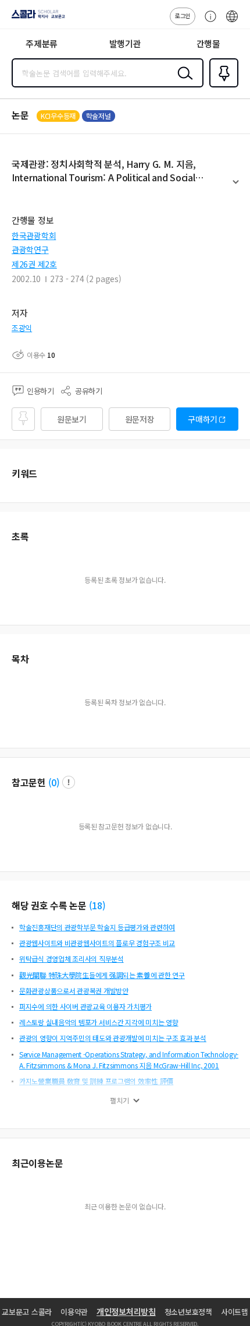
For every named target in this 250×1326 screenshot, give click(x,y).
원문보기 (72, 419)
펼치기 (236, 187)
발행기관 (125, 43)
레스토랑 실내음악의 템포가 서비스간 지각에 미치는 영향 (98, 1022)
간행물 (208, 43)
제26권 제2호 (34, 264)
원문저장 (140, 419)
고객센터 (207, 22)
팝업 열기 (68, 782)
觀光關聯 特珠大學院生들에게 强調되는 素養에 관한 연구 (102, 975)
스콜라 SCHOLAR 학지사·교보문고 (36, 18)
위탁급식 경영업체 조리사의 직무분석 (71, 958)
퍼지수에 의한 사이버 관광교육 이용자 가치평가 (85, 1006)
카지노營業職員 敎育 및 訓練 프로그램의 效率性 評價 (96, 1081)
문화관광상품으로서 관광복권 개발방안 (73, 991)
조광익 (22, 327)
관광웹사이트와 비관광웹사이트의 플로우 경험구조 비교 (97, 943)
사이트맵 (234, 1311)
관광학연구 (30, 249)
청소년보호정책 (188, 1311)
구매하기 (202, 419)
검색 (182, 82)
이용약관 (74, 1311)
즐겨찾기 (221, 86)
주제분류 (42, 43)
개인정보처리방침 (126, 1311)
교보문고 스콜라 (27, 1311)
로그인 (182, 15)
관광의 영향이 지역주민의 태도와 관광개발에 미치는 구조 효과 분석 (112, 1038)
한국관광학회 (34, 235)
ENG (232, 22)
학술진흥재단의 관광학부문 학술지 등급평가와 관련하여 (97, 927)
